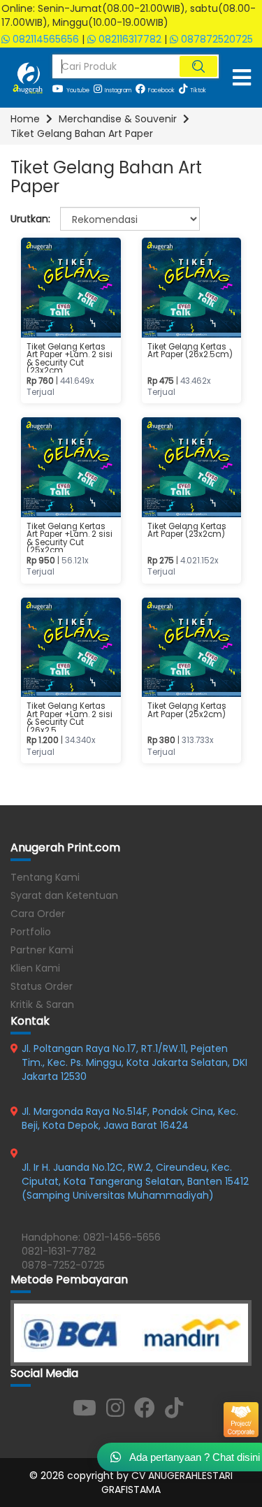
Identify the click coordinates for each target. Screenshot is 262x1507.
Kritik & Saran (42, 1004)
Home (25, 119)
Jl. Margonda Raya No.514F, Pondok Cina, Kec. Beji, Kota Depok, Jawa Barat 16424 (130, 1118)
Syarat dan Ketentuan (64, 895)
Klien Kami (35, 968)
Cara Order (37, 914)
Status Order (41, 986)
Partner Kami (41, 950)
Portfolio (30, 932)
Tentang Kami (45, 877)
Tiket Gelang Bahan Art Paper (81, 133)
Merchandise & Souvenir (118, 119)
